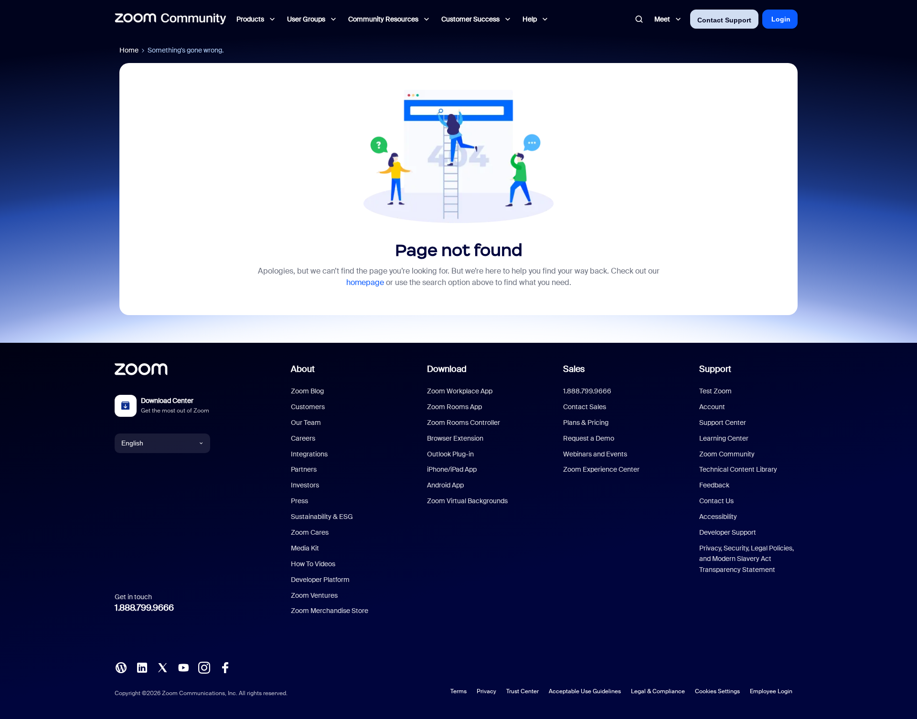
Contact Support (724, 20)
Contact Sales (584, 406)
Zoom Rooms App (454, 406)
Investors (305, 485)
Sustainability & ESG (322, 516)
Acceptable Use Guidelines (585, 691)
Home (129, 50)
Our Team (306, 422)
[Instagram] (204, 667)
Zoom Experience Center (601, 469)
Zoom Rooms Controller (463, 422)
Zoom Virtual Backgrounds (467, 501)
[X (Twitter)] (162, 667)
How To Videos (313, 564)
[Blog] (121, 667)
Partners (304, 469)
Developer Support (727, 532)
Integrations (309, 454)
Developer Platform (320, 579)
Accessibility (718, 516)
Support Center (722, 422)
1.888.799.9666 (144, 607)
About (303, 369)
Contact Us (716, 501)
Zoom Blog (307, 391)
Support (715, 369)
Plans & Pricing (585, 422)
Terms (458, 691)
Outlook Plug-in (450, 454)
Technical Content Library (738, 469)
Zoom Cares (310, 532)
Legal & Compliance (658, 691)
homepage (365, 282)
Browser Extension (455, 438)
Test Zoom (715, 391)
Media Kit (305, 548)
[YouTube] (183, 667)
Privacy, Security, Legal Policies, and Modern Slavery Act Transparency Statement (746, 559)
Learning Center (723, 438)
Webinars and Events (595, 454)
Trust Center (522, 691)
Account (712, 406)
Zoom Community (727, 454)
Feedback (714, 485)
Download (447, 369)
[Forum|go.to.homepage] (170, 19)
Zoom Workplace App (459, 391)
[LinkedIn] (142, 667)
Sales (574, 369)
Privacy (486, 691)
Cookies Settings (717, 691)
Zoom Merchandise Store (329, 610)
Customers (308, 406)
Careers (303, 438)
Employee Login (771, 691)
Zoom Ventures (314, 595)
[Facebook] (225, 667)
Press (299, 501)
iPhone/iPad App (452, 469)
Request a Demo (588, 438)
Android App (445, 485)
